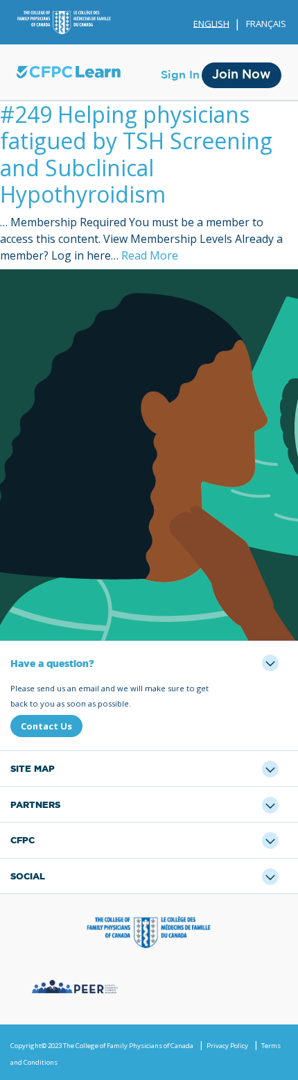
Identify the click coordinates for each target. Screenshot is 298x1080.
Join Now (241, 75)
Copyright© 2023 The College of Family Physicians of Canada (101, 1045)
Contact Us (46, 726)
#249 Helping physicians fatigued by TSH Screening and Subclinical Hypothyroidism (136, 154)
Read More (149, 255)
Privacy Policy (227, 1045)
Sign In (180, 75)
